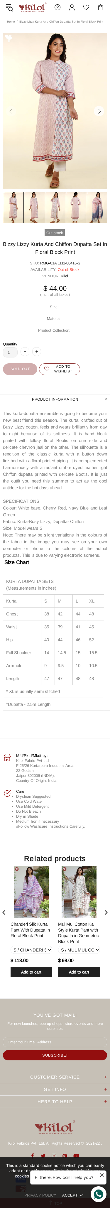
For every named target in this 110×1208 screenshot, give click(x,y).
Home (11, 21)
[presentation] (4, 912)
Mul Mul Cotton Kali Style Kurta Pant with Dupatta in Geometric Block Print (78, 933)
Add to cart (31, 972)
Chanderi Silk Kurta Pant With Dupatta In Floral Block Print (30, 930)
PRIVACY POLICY (40, 1195)
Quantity (10, 344)
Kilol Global (33, 7)
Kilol (64, 276)
